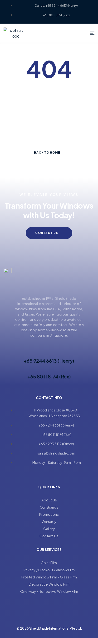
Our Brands (49, 507)
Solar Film (49, 562)
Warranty (49, 521)
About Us (49, 500)
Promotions (49, 514)
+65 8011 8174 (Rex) (49, 376)
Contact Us (49, 535)
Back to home (47, 152)
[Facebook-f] (44, 473)
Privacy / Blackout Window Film (49, 569)
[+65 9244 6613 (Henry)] (49, 352)
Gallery (49, 528)
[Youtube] (53, 473)
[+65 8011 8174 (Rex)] (49, 368)
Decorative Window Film (49, 584)
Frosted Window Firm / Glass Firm (49, 577)
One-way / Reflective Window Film (49, 591)
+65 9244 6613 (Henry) (49, 361)
